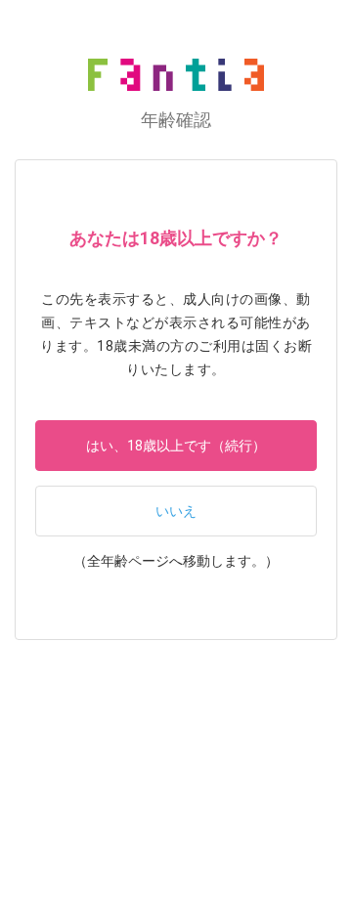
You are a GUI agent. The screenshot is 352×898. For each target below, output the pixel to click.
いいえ (176, 511)
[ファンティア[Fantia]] (176, 75)
